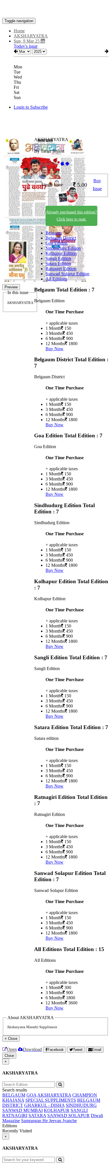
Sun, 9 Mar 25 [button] (27, 41)
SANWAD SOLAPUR (68, 1115)
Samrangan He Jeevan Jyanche (49, 1120)
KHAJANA (13, 1100)
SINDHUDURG (81, 1105)
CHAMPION (84, 1095)
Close (9, 1055)
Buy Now (54, 348)
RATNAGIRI (14, 1115)
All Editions (56, 278)
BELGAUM (13, 1095)
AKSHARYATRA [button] (31, 35)
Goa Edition (56, 243)
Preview (11, 287)
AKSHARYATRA (54, 1095)
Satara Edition (58, 263)
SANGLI (79, 1110)
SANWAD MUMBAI (22, 1110)
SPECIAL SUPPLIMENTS (50, 1100)
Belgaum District (61, 238)
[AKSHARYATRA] (55, 9)
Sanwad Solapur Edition (67, 273)
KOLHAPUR (56, 1110)
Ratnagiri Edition (61, 268)
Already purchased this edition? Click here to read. (71, 215)
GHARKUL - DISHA (44, 1105)
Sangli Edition (58, 258)
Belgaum (54, 232)
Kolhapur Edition (61, 253)
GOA (31, 1095)
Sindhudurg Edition (63, 248)
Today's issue (26, 46)
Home (19, 30)
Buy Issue (97, 184)
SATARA (37, 1115)
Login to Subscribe (31, 107)
